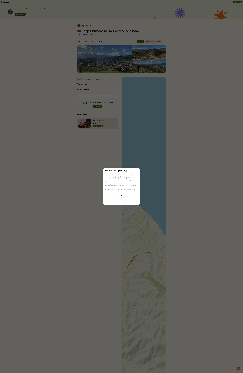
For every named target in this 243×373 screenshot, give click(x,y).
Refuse (121, 202)
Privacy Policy (119, 190)
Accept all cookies (121, 195)
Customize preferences (121, 198)
